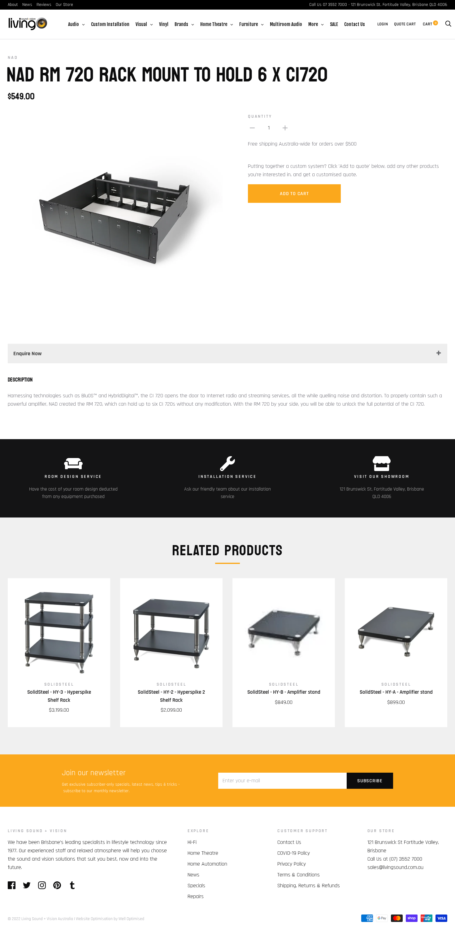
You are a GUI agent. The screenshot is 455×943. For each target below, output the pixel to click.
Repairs (196, 896)
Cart (429, 24)
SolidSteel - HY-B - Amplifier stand (283, 692)
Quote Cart (405, 24)
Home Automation (207, 863)
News (27, 4)
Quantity (260, 116)
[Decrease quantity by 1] (252, 128)
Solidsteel (59, 684)
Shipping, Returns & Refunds (308, 885)
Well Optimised (131, 918)
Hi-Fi (192, 842)
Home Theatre (203, 853)
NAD (13, 57)
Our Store (64, 4)
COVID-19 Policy (293, 853)
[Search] (448, 24)
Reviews (44, 4)
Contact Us (289, 842)
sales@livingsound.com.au (395, 867)
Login (382, 24)
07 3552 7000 (335, 4)
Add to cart (294, 193)
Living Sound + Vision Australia (47, 918)
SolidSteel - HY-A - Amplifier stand (396, 692)
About (13, 4)
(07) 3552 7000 (405, 858)
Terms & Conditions (298, 874)
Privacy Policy (291, 863)
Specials (196, 885)
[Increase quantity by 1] (285, 128)
